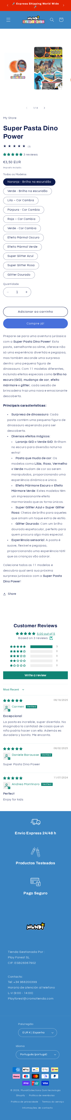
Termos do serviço (53, 1102)
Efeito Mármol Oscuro (23, 237)
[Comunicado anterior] (7, 5)
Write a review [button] (35, 675)
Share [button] (12, 593)
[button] (8, 19)
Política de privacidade (24, 1102)
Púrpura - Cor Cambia (23, 209)
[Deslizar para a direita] (44, 108)
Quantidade (11, 284)
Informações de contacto (37, 1108)
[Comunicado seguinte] (63, 5)
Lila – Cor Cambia (20, 200)
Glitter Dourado (19, 274)
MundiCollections (31, 1090)
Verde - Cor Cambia (21, 228)
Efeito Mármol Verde (22, 246)
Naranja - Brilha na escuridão (29, 181)
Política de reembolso (42, 1095)
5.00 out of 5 (46, 633)
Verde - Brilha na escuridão (27, 191)
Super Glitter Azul (20, 256)
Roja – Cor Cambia (21, 219)
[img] (13, 700)
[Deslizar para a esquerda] (26, 108)
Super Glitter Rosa (21, 265)
